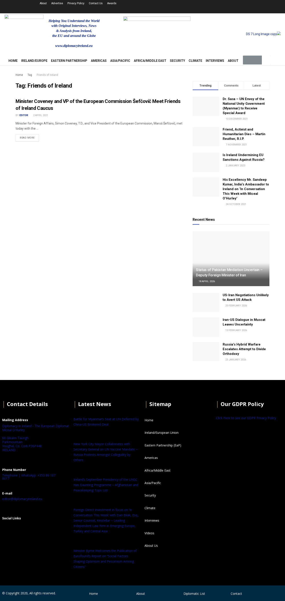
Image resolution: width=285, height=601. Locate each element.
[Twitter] (215, 6)
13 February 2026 (236, 330)
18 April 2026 (206, 281)
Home (19, 74)
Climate (195, 60)
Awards (111, 3)
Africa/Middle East (150, 60)
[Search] (266, 60)
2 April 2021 (40, 115)
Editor (23, 115)
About (43, 3)
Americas (99, 60)
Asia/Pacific (120, 60)
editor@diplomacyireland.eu (22, 499)
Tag (30, 74)
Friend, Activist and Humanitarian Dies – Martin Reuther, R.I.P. (244, 134)
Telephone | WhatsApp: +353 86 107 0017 (28, 476)
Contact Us (96, 3)
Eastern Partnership (69, 60)
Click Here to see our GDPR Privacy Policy (246, 418)
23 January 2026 (235, 359)
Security (177, 60)
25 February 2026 (236, 305)
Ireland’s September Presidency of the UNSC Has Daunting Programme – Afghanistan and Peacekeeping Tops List (105, 484)
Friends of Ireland (47, 74)
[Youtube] (227, 6)
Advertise (57, 3)
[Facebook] (7, 529)
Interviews (215, 60)
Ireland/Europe (34, 60)
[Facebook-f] (203, 6)
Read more (27, 137)
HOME (13, 60)
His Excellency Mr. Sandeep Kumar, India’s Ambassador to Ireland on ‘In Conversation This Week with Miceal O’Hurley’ (246, 189)
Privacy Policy (75, 3)
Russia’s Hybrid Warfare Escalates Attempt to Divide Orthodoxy (244, 349)
